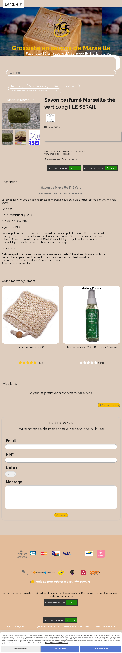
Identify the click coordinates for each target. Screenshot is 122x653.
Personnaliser (20, 649)
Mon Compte (109, 626)
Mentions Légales (15, 626)
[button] (35, 138)
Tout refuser (60, 649)
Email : (12, 440)
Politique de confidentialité (70, 626)
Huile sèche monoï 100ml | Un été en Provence (91, 347)
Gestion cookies (92, 626)
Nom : (11, 454)
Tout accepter (100, 649)
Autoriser (74, 168)
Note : (11, 467)
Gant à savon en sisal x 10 (30, 347)
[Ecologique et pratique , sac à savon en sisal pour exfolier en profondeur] (30, 315)
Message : (15, 482)
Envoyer (62, 515)
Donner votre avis (110, 405)
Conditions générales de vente (41, 626)
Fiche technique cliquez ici (17, 215)
